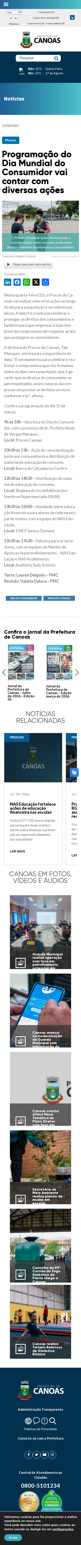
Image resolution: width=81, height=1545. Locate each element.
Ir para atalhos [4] (55, 23)
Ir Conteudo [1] (46, 12)
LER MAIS (17, 851)
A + (16, 18)
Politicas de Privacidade (40, 1429)
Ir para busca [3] (35, 23)
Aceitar (13, 1537)
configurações (62, 1529)
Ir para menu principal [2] (46, 18)
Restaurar (14, 24)
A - (11, 18)
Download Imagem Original (19, 256)
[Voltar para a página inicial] (40, 48)
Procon (10, 140)
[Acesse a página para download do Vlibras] (72, 18)
